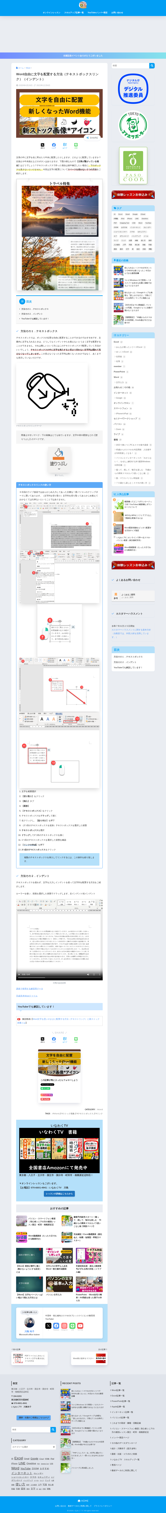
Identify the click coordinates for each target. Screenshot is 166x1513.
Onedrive (145, 219)
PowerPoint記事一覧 (121, 1401)
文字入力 (121, 382)
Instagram (64, 1330)
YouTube (80, 1330)
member (119, 366)
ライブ (116, 240)
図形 (115, 249)
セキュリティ (142, 232)
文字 (127, 249)
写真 (130, 245)
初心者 (137, 245)
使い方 (143, 240)
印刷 (150, 245)
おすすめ (124, 227)
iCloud (143, 214)
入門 (124, 245)
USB (133, 223)
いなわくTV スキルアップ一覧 (126, 1460)
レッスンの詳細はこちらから (59, 1194)
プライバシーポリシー (103, 1506)
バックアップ (136, 236)
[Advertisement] (83, 34)
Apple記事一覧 (118, 1407)
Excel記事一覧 (118, 1396)
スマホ (132, 232)
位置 (130, 240)
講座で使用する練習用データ (29, 989)
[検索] (152, 65)
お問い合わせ (117, 13)
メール (146, 236)
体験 (136, 240)
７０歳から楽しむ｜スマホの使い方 (133, 483)
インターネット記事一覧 (122, 1412)
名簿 (119, 361)
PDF (115, 223)
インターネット (135, 227)
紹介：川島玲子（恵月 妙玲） (124, 1448)
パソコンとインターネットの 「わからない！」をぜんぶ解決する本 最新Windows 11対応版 (133, 461)
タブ (115, 236)
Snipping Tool (124, 223)
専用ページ (116, 1465)
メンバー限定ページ (120, 1438)
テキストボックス (85, 1113)
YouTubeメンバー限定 (98, 13)
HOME (84, 1500)
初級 (144, 245)
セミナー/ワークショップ (127, 418)
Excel (120, 214)
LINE (72, 1330)
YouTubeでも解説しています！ (35, 319)
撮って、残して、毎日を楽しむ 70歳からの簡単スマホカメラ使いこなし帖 (132, 471)
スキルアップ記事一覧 (74, 13)
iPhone (129, 219)
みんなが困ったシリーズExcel (130, 347)
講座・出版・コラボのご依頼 (124, 1454)
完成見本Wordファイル (27, 996)
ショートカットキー (120, 232)
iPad (122, 219)
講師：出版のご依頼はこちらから (33, 1418)
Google (135, 214)
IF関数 (116, 219)
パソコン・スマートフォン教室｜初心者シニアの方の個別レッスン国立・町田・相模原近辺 (133, 1430)
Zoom (120, 429)
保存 (150, 240)
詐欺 (144, 249)
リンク (100, 1113)
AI (114, 214)
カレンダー (147, 227)
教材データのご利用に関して (124, 1470)
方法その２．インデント (32, 314)
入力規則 (117, 245)
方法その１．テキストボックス (35, 309)
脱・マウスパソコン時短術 (129, 478)
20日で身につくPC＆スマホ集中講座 (133, 445)
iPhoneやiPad (123, 414)
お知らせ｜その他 (124, 387)
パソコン (119, 424)
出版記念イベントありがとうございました (83, 55)
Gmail (128, 214)
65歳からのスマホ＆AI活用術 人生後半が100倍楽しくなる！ (132, 451)
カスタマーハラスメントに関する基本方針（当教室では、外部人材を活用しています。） (131, 633)
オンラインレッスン (51, 13)
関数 (150, 249)
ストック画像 (68, 1113)
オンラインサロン (123, 403)
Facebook (56, 1330)
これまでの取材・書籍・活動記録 (126, 1423)
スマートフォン (122, 408)
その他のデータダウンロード (124, 1443)
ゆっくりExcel (124, 352)
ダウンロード (124, 236)
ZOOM (116, 227)
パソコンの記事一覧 (120, 1418)
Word (100, 1109)
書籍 (117, 440)
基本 (121, 249)
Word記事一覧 (118, 1390)
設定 (138, 249)
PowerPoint (121, 372)
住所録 (120, 357)
